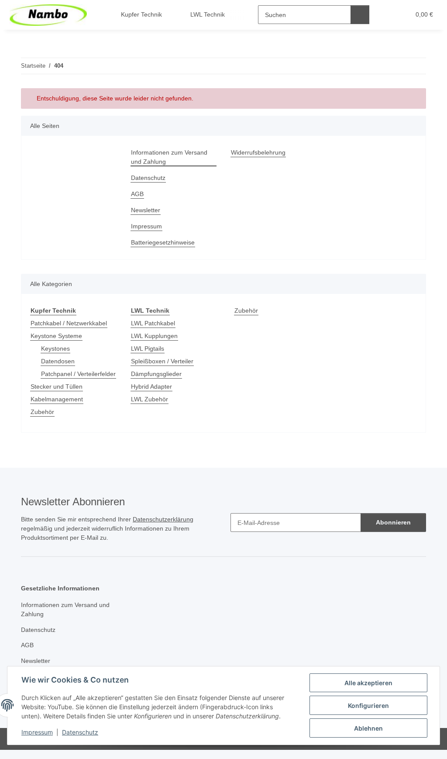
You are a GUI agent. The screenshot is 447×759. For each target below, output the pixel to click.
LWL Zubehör (149, 399)
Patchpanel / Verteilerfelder (78, 373)
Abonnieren (393, 522)
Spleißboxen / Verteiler (162, 361)
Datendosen (58, 361)
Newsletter (145, 210)
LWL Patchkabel (153, 323)
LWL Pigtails (147, 348)
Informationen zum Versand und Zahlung (169, 157)
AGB (137, 193)
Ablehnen (368, 728)
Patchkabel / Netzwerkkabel (69, 323)
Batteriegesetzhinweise (163, 242)
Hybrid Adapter (151, 386)
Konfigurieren (368, 705)
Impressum (37, 732)
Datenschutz (80, 732)
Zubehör (42, 411)
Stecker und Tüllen (57, 386)
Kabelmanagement (57, 399)
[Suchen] (360, 14)
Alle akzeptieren (368, 683)
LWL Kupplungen (154, 335)
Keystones (55, 348)
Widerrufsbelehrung (258, 152)
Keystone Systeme (56, 335)
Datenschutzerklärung (163, 519)
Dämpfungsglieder (156, 373)
